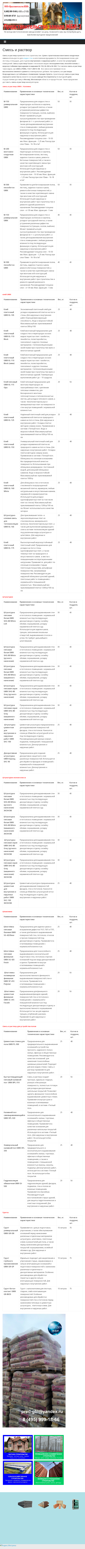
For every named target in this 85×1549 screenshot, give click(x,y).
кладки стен (28, 58)
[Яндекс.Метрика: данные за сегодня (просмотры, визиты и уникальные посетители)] (8, 1545)
